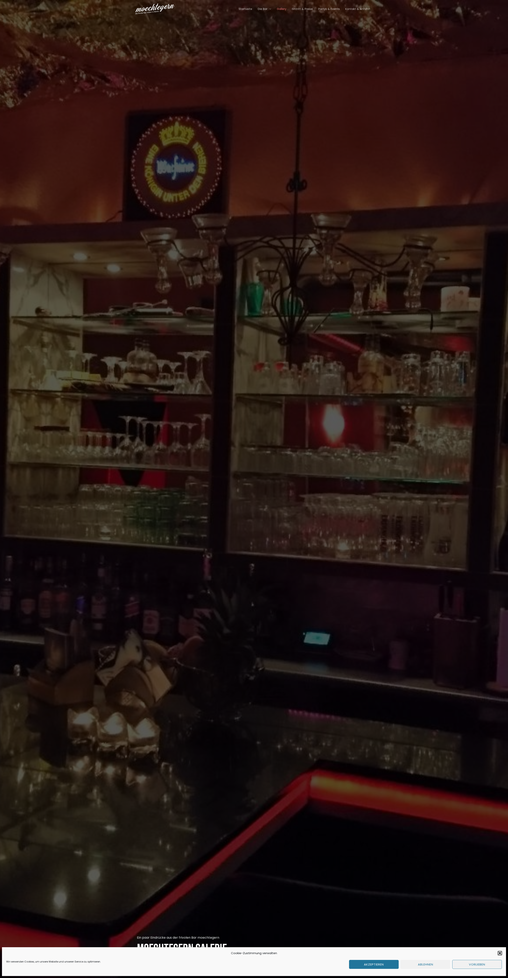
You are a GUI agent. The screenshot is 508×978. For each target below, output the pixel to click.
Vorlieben (477, 964)
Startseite (245, 9)
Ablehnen (425, 964)
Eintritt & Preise (302, 9)
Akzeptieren (374, 964)
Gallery (281, 9)
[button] (500, 953)
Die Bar (262, 9)
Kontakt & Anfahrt (357, 9)
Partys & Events (329, 9)
